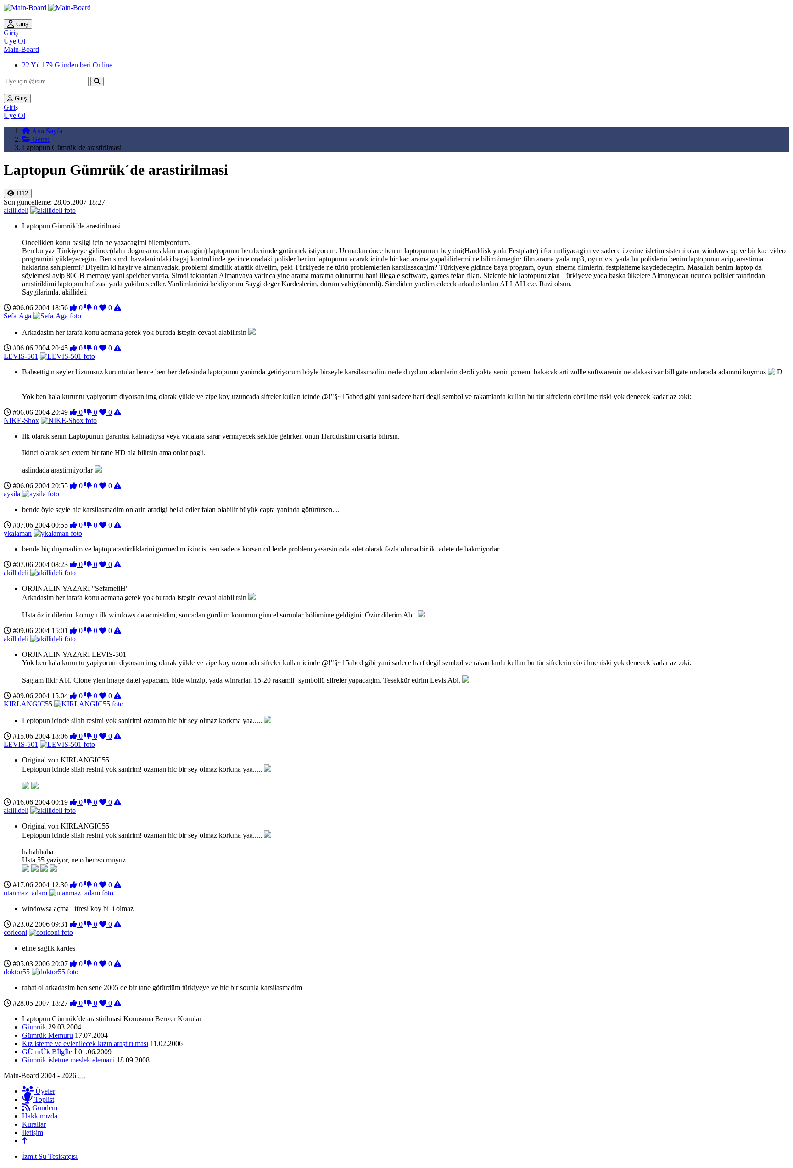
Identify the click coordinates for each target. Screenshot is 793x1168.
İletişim (32, 1132)
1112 (21, 193)
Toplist (43, 1099)
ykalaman (18, 533)
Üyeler (44, 1091)
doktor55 (17, 972)
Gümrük (34, 1027)
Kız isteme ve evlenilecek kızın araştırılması (85, 1043)
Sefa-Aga (17, 316)
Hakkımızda (39, 1116)
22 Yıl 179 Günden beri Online (67, 65)
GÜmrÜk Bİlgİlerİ (49, 1052)
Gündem (43, 1108)
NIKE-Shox (21, 420)
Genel (40, 139)
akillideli (16, 210)
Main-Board (21, 49)
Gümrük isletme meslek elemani (68, 1060)
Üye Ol (14, 41)
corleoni (15, 932)
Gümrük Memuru (47, 1035)
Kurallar (34, 1124)
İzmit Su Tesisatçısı (50, 1156)
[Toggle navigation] (81, 1078)
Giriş (21, 24)
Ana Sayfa (46, 131)
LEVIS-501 (21, 356)
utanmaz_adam (25, 893)
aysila (12, 494)
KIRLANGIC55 (28, 704)
